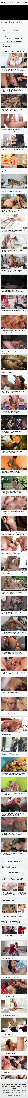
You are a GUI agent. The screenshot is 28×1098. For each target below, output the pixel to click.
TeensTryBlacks (6, 46)
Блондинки (18, 41)
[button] (25, 872)
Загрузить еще (13, 861)
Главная (9, 1095)
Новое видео (17, 1095)
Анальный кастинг (7, 38)
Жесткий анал (18, 38)
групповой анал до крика (12, 872)
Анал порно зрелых (7, 41)
